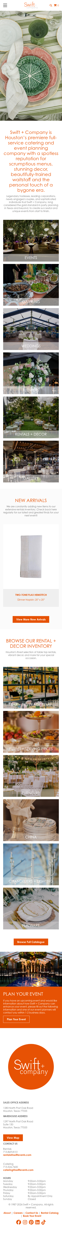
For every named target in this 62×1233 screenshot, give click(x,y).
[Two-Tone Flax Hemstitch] (31, 556)
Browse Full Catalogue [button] (31, 942)
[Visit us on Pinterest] (31, 1222)
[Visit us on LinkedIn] (37, 1222)
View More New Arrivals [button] (31, 619)
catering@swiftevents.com (18, 1169)
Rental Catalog (50, 1212)
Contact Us (31, 1212)
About (7, 1212)
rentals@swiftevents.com (17, 1154)
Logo (31, 5)
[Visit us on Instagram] (25, 1222)
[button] (51, 5)
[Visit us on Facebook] (18, 1222)
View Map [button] (13, 1137)
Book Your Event (32, 1215)
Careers (18, 1212)
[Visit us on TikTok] (43, 1222)
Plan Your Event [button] (16, 1019)
